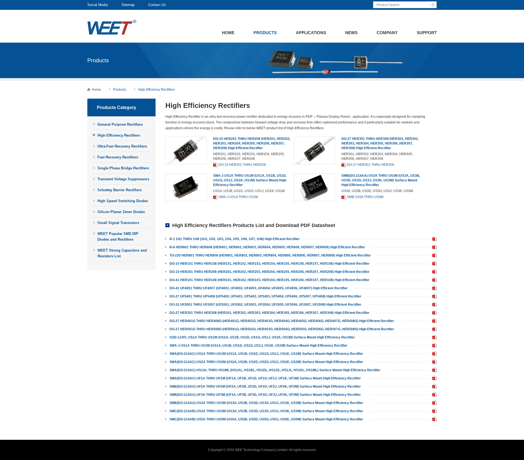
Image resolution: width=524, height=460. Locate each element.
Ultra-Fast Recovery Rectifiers (122, 146)
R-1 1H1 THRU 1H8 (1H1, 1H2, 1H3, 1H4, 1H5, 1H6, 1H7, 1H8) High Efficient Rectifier (234, 239)
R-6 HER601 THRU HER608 (433, 247)
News (351, 32)
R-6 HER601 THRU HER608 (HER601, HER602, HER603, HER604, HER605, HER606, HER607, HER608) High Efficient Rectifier (267, 247)
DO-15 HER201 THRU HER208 (242, 165)
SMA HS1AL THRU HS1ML (433, 370)
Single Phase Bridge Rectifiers (123, 168)
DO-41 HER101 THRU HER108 (433, 280)
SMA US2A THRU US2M (433, 362)
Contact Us (157, 5)
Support (427, 32)
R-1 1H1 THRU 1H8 (433, 239)
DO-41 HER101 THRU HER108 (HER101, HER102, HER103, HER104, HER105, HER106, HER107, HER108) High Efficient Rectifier (269, 280)
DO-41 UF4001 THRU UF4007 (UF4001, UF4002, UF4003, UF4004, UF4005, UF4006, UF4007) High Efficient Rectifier (258, 288)
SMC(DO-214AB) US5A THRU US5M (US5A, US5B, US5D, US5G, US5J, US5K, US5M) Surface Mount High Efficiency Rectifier (266, 419)
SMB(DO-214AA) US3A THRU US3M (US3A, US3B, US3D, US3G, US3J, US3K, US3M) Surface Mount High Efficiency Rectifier (380, 180)
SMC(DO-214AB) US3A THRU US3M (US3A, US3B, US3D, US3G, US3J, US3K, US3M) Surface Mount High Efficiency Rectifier (266, 411)
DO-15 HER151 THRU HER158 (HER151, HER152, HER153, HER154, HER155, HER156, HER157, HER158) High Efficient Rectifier (269, 264)
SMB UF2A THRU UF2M (433, 387)
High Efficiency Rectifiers (156, 90)
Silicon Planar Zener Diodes (121, 212)
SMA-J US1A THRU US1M (238, 197)
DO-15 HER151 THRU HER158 (433, 264)
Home (228, 32)
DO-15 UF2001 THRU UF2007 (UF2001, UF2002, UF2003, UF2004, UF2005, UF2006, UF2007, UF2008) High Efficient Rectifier (265, 304)
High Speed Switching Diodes (122, 201)
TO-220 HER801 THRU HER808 (433, 255)
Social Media (97, 5)
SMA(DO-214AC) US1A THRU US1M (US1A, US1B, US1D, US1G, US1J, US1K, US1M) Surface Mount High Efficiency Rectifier (266, 354)
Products (265, 32)
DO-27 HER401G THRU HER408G (433, 321)
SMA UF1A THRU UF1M (433, 378)
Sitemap (128, 5)
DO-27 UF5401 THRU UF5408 (433, 296)
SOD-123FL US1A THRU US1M (433, 337)
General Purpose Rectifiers (120, 124)
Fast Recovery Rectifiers (117, 157)
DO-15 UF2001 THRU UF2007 (433, 305)
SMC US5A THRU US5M (433, 419)
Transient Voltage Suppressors (123, 179)
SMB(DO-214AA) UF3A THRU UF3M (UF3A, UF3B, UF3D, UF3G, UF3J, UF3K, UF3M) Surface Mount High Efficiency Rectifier (265, 395)
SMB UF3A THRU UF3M (433, 395)
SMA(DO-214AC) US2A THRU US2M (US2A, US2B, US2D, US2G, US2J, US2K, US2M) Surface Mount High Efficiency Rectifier (266, 362)
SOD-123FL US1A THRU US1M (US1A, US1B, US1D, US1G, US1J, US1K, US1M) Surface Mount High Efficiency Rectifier (262, 337)
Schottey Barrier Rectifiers (119, 190)
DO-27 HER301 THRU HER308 (370, 165)
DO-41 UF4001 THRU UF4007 (433, 288)
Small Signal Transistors (118, 223)
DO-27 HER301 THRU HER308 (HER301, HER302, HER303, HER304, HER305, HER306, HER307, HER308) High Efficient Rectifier (380, 143)
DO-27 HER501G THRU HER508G (433, 329)
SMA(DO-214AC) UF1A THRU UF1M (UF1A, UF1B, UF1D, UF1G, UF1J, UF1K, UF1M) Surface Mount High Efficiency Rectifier (265, 378)
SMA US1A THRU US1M (433, 354)
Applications (311, 32)
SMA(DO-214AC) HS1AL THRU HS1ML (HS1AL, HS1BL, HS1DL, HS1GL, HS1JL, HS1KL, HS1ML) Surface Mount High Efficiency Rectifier (274, 370)
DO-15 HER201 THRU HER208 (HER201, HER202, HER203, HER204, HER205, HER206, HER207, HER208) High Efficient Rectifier (251, 143)
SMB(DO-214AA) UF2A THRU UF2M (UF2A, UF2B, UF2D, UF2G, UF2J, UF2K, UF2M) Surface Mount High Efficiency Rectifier (265, 386)
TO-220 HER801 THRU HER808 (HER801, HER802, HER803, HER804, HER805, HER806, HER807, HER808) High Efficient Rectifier (270, 255)
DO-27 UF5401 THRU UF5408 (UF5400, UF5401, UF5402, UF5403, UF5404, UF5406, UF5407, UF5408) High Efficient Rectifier (265, 296)
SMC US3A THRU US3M (433, 411)
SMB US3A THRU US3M (365, 197)
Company (387, 32)
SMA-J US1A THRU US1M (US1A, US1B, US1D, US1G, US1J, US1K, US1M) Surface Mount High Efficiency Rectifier (250, 180)
